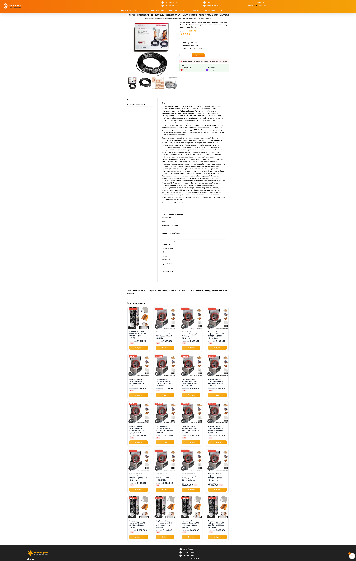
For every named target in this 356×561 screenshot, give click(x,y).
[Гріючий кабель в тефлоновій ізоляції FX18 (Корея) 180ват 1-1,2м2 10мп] (165, 308)
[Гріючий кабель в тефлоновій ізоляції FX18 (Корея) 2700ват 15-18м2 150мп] (217, 450)
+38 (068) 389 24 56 (171, 5)
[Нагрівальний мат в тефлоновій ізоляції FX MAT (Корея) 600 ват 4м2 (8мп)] (217, 497)
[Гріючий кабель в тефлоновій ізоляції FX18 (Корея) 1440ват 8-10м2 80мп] (139, 450)
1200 (163, 221)
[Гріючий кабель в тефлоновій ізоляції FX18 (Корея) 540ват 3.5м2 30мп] (217, 355)
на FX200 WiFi (192, 48)
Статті (208, 5)
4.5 (163, 252)
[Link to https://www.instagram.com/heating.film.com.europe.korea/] (249, 2)
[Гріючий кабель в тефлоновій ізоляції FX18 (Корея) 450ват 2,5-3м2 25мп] (191, 355)
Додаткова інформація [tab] (136, 104)
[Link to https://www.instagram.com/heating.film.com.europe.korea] (183, 558)
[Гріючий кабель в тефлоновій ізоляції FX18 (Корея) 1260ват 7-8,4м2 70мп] (217, 403)
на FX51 (189, 43)
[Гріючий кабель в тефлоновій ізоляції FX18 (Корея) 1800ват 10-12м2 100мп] (165, 450)
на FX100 (190, 46)
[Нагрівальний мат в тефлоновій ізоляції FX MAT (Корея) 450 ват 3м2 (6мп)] (191, 497)
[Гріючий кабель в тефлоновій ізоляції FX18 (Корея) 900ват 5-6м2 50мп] (191, 403)
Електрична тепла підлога (157, 291)
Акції (208, 2)
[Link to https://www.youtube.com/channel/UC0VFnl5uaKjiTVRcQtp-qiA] (252, 2)
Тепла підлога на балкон (136, 291)
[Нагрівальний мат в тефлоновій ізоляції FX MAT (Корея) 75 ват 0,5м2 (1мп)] (139, 308)
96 (162, 229)
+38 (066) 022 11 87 (171, 2)
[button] (231, 10)
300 (163, 267)
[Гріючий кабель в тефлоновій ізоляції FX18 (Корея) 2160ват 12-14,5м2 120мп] (191, 450)
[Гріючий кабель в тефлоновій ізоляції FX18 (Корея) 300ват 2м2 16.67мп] (165, 355)
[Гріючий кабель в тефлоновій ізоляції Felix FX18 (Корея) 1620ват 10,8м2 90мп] (217, 308)
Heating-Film (149, 18)
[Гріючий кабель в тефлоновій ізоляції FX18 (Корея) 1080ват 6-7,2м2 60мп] (191, 308)
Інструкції (215, 5)
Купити (198, 55)
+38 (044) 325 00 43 (189, 555)
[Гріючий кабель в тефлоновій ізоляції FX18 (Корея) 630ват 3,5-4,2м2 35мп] (139, 403)
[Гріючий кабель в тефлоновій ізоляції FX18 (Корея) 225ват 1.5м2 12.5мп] (139, 355)
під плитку (166, 244)
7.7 (163, 236)
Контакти (260, 3)
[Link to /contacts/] (255, 2)
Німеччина (166, 260)
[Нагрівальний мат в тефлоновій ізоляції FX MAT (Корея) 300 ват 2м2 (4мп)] (165, 497)
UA (221, 10)
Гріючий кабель (174, 291)
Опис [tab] (129, 100)
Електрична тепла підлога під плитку (195, 291)
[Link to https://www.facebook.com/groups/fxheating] (246, 2)
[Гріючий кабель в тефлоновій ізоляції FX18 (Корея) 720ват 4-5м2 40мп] (165, 403)
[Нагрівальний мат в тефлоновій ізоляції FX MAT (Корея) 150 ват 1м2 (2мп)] (139, 497)
